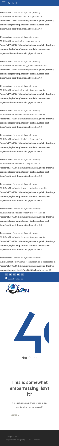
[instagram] (14, 276)
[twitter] (10, 276)
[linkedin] (22, 276)
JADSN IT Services (33, 440)
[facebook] (6, 276)
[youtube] (18, 276)
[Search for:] (29, 415)
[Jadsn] (23, 288)
